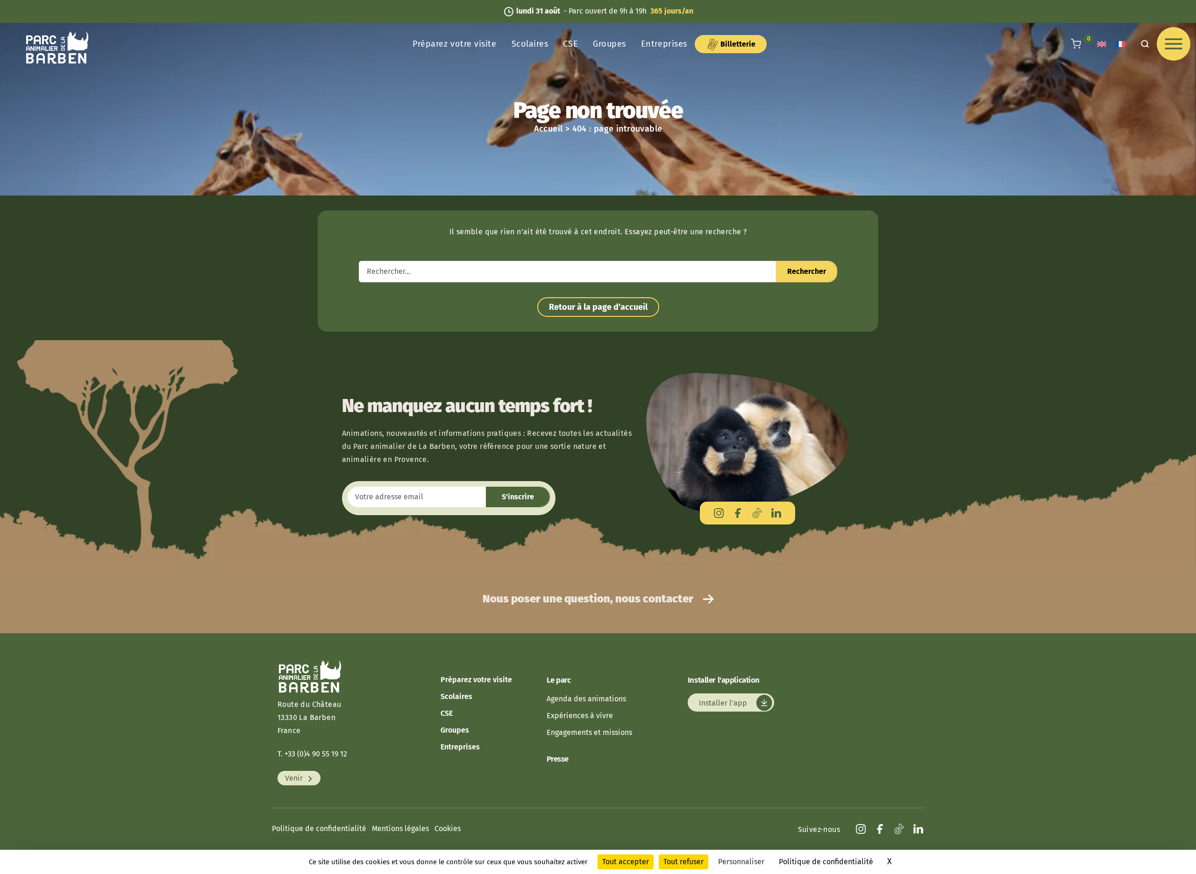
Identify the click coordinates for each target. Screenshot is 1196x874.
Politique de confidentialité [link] (826, 861)
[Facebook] (738, 513)
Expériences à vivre (580, 715)
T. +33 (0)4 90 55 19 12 (312, 753)
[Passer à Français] (1120, 44)
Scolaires (530, 44)
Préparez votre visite (454, 44)
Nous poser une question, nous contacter (589, 598)
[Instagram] (719, 513)
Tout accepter (625, 861)
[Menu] (1173, 44)
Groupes (609, 44)
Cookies (447, 828)
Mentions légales (400, 828)
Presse (558, 759)
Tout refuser (683, 861)
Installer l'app (724, 702)
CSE (570, 44)
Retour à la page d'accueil (598, 307)
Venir (295, 778)
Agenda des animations (586, 698)
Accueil (548, 129)
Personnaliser (741, 861)
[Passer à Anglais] (1101, 44)
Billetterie (737, 44)
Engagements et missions (589, 732)
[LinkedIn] (776, 513)
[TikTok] (757, 513)
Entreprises (664, 44)
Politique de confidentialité (319, 828)
